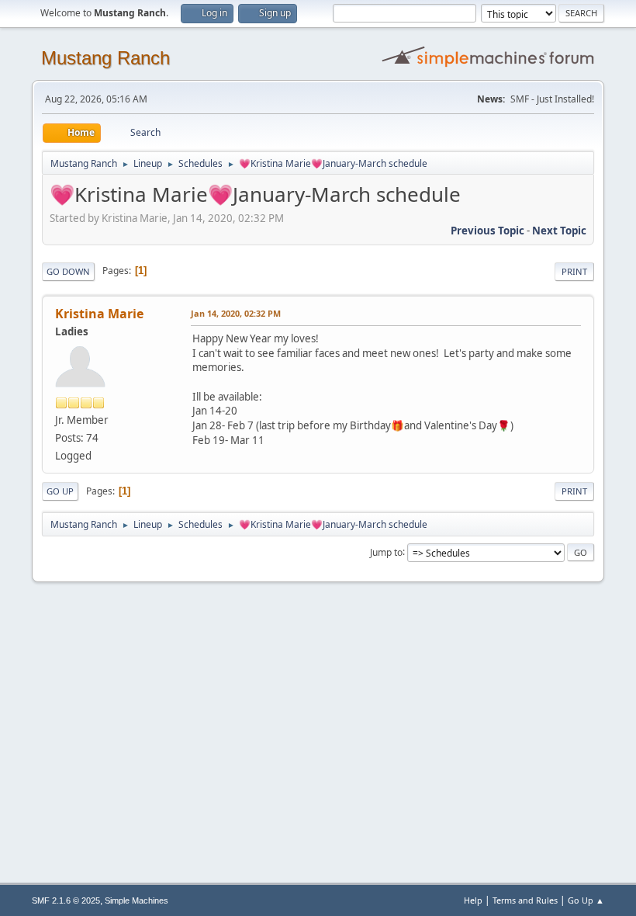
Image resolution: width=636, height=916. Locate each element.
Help (473, 900)
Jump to (386, 551)
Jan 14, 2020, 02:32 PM (236, 313)
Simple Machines (136, 900)
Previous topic (487, 231)
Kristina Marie (99, 313)
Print (574, 271)
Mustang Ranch (105, 57)
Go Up (60, 491)
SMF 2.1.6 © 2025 (66, 900)
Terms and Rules (525, 900)
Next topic (559, 231)
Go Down (68, 271)
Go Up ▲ (586, 900)
